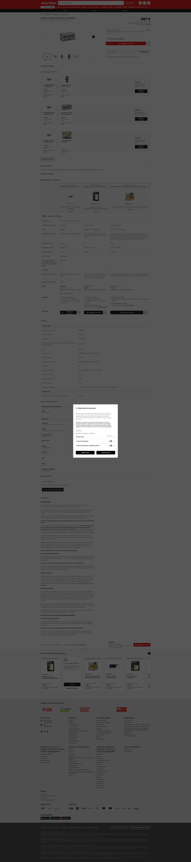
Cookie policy (91, 433)
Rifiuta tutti (85, 452)
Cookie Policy (78, 430)
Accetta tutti (106, 452)
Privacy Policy (78, 433)
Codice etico (85, 433)
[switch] (110, 441)
